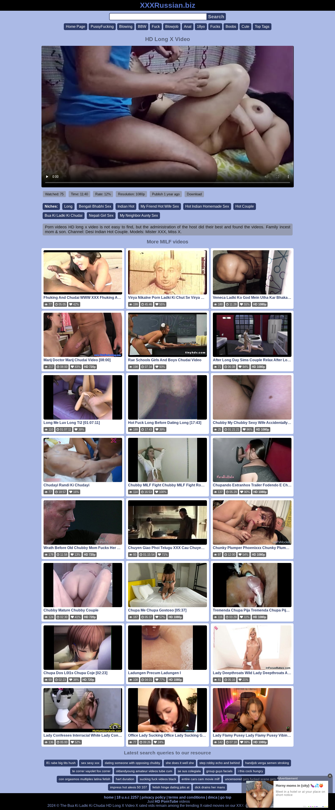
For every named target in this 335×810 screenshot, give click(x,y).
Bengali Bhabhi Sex (95, 206)
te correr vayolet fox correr (91, 771)
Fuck (156, 26)
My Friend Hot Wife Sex (160, 206)
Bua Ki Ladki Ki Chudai (63, 215)
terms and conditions (186, 797)
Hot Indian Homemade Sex (207, 206)
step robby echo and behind (219, 763)
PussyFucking (102, 26)
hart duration (125, 779)
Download (194, 194)
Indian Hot (126, 206)
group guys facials (219, 771)
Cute (245, 26)
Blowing (125, 26)
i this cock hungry (250, 771)
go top (225, 797)
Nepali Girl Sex (101, 215)
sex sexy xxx (90, 763)
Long (68, 206)
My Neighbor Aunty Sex (139, 215)
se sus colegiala (189, 771)
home (109, 797)
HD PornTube (166, 801)
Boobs (231, 26)
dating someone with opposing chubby (132, 763)
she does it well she (180, 763)
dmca (212, 797)
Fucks (215, 26)
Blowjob (171, 26)
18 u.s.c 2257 (127, 797)
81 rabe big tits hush (61, 763)
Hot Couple (244, 206)
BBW (142, 26)
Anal (187, 26)
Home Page (75, 26)
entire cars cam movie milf (200, 779)
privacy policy (154, 797)
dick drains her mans (210, 787)
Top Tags (262, 26)
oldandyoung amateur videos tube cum (144, 771)
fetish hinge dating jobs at (170, 787)
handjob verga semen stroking (267, 763)
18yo (201, 26)
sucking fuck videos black (158, 779)
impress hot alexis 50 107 (128, 787)
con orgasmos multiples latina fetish (84, 779)
